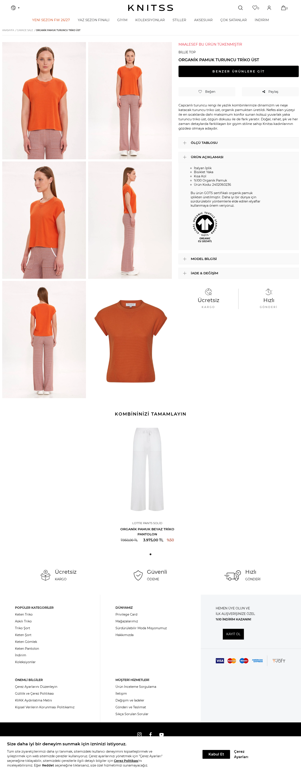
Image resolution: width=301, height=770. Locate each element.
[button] (150, 554)
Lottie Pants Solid (147, 523)
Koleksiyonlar (25, 662)
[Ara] (241, 8)
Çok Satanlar (233, 20)
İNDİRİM (262, 20)
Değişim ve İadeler (129, 700)
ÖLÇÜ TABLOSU (204, 143)
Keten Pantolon (27, 649)
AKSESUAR (203, 20)
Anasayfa (8, 30)
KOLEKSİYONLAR (150, 20)
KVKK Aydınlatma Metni (33, 700)
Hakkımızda (124, 635)
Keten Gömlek (26, 642)
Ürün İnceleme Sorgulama (135, 687)
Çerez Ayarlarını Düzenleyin (36, 687)
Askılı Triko (23, 621)
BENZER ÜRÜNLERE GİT (238, 71)
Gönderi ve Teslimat (130, 707)
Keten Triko (24, 614)
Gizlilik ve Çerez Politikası (34, 694)
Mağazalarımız (126, 621)
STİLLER (179, 20)
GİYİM (122, 20)
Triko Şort (22, 628)
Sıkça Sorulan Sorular (132, 714)
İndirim (20, 655)
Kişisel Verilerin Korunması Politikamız (44, 707)
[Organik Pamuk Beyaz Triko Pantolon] (147, 469)
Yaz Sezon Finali (94, 20)
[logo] (150, 8)
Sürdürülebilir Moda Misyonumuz (141, 628)
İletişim (121, 694)
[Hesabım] (269, 8)
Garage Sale (25, 30)
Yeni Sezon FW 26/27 (51, 20)
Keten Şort (23, 635)
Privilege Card (126, 614)
